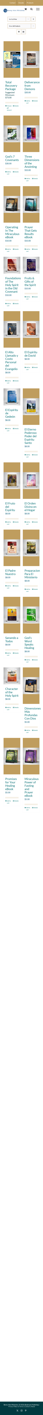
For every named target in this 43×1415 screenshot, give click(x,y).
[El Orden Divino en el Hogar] (31, 480)
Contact (27, 1406)
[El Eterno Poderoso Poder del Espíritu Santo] (31, 406)
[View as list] (23, 31)
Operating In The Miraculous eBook (12, 232)
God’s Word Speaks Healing (29, 642)
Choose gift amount (9, 108)
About (33, 1406)
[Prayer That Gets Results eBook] (31, 204)
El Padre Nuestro (10, 572)
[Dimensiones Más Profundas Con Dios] (31, 685)
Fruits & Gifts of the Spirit (30, 281)
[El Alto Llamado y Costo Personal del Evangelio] (12, 329)
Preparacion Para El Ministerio (32, 574)
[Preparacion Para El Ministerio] (31, 548)
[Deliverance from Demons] (31, 59)
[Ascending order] (33, 19)
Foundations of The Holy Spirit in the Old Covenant (13, 284)
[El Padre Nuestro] (12, 548)
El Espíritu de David (31, 353)
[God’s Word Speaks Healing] (31, 615)
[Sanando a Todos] (12, 615)
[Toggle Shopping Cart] (26, 9)
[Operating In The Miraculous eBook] (12, 204)
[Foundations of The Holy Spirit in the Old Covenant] (12, 265)
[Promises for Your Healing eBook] (12, 756)
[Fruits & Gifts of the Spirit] (31, 265)
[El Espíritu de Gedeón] (12, 396)
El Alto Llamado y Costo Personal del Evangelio (11, 360)
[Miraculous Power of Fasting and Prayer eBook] (31, 756)
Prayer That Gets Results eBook (31, 232)
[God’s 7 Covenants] (12, 134)
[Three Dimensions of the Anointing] (31, 134)
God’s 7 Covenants (12, 158)
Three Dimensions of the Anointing (32, 161)
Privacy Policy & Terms (15, 1406)
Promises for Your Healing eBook (11, 784)
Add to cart (28, 102)
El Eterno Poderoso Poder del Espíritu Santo (31, 436)
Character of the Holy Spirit (11, 692)
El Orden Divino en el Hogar (30, 507)
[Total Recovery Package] (12, 59)
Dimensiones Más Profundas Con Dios (33, 713)
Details (16, 106)
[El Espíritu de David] (31, 329)
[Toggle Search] (31, 9)
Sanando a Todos (11, 639)
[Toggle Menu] (37, 9)
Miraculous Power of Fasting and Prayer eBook (32, 787)
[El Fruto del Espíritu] (12, 480)
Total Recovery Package (11, 85)
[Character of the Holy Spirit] (12, 675)
